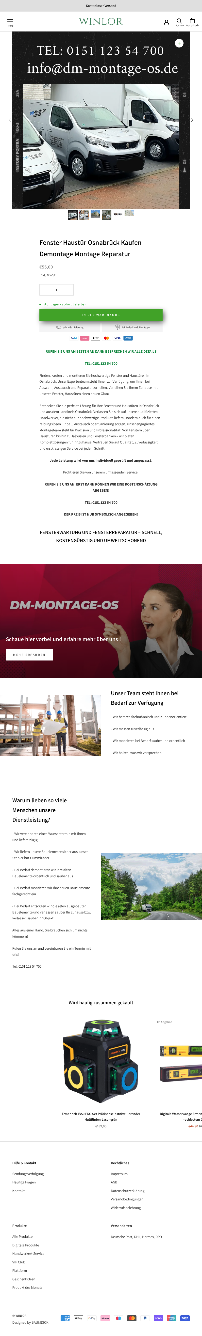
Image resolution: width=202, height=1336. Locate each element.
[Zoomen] (179, 43)
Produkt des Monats (27, 1287)
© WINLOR (19, 1316)
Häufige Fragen (24, 1182)
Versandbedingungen (127, 1199)
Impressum (119, 1173)
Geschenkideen (23, 1279)
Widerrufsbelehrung (126, 1207)
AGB (114, 1182)
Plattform (19, 1270)
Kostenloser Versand (101, 5)
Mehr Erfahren (29, 655)
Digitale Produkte (25, 1245)
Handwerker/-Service (28, 1253)
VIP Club (18, 1262)
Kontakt (18, 1190)
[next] (191, 120)
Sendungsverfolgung (28, 1173)
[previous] (10, 120)
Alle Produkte (22, 1236)
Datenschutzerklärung (128, 1190)
